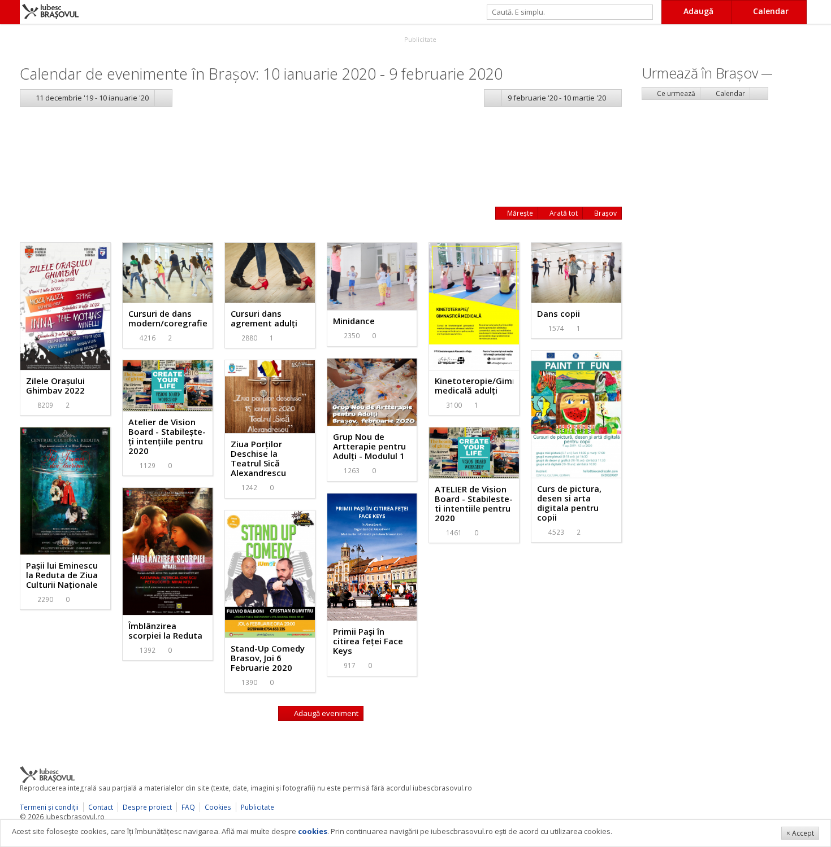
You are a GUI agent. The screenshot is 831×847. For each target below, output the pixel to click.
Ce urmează (675, 93)
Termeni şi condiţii (49, 807)
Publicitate (419, 39)
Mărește (519, 213)
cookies (312, 831)
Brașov (604, 213)
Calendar (729, 93)
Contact (100, 807)
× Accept (800, 833)
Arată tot (563, 213)
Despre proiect (147, 807)
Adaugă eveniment (325, 713)
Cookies (218, 807)
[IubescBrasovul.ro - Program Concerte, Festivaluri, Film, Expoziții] (10, 12)
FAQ (188, 807)
